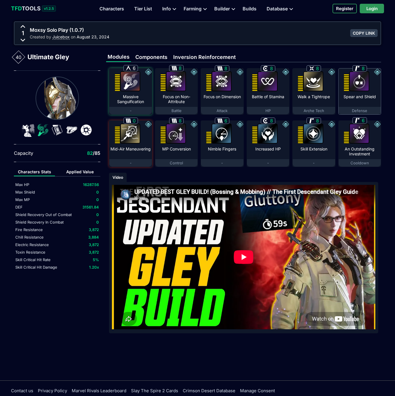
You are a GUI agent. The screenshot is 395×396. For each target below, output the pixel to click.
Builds (249, 9)
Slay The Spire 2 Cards (154, 390)
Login (372, 8)
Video (117, 177)
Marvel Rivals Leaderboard (99, 390)
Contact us (22, 390)
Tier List (143, 9)
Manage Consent (257, 390)
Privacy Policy (52, 390)
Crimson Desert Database (209, 390)
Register (344, 8)
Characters (111, 9)
